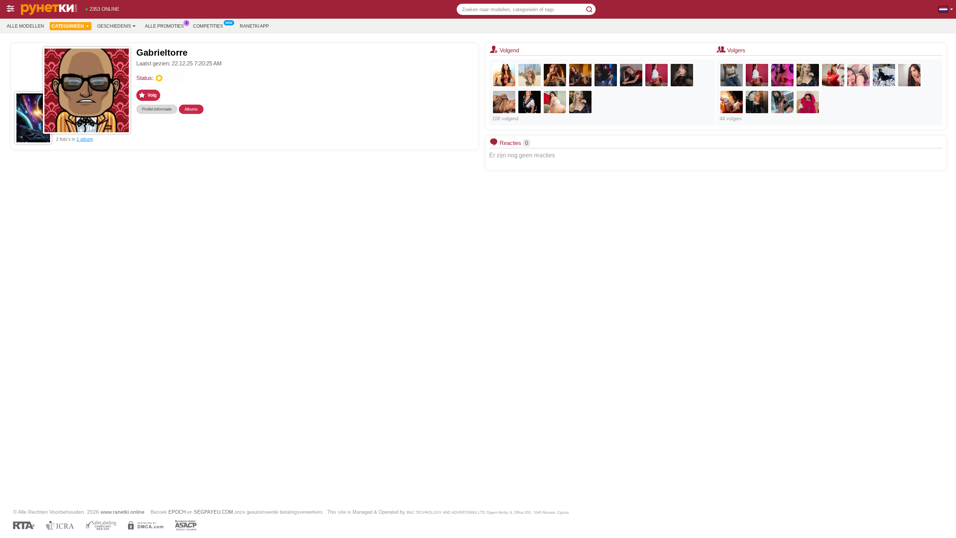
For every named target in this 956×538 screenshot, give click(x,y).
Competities (208, 26)
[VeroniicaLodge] (858, 75)
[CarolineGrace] (757, 102)
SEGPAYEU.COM (213, 512)
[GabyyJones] (833, 75)
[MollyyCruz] (580, 102)
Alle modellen (25, 26)
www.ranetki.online (122, 512)
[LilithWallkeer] (782, 75)
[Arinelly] (732, 75)
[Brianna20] (504, 75)
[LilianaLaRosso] (529, 75)
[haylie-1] (529, 102)
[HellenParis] (656, 75)
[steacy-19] (555, 102)
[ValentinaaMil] (555, 75)
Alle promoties (164, 26)
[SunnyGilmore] (732, 102)
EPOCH (177, 512)
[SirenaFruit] (631, 75)
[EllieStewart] (782, 102)
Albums (191, 109)
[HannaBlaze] (606, 75)
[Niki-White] (909, 75)
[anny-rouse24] (504, 102)
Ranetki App (254, 26)
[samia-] (808, 102)
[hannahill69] (580, 75)
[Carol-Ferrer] (682, 75)
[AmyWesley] (884, 75)
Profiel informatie (157, 109)
